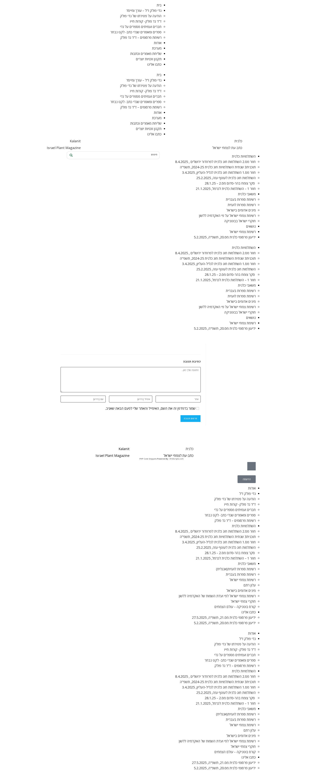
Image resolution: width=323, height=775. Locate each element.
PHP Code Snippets (148, 458)
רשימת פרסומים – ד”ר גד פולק (141, 37)
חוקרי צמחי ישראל (243, 601)
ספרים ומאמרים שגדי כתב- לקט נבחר (136, 32)
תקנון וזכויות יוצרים (149, 59)
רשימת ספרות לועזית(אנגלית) (236, 569)
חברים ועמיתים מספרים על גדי (141, 26)
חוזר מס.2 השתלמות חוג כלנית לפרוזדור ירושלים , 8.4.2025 (215, 161)
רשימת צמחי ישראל (242, 231)
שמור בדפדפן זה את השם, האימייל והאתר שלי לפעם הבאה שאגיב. (150, 408)
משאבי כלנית (247, 194)
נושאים (251, 226)
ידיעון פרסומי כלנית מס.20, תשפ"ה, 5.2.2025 (225, 237)
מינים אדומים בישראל (241, 210)
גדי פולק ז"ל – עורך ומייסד (144, 10)
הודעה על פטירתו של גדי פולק (141, 16)
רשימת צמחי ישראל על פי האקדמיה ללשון (227, 215)
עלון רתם (249, 585)
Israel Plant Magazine (64, 147)
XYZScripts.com (177, 458)
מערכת (157, 48)
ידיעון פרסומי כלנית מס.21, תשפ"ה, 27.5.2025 (224, 617)
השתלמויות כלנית (244, 156)
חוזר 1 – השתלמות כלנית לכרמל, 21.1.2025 (226, 188)
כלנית (238, 141)
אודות (158, 43)
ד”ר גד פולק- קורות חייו (146, 21)
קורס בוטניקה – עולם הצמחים (235, 606)
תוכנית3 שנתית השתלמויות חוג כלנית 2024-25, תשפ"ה (218, 167)
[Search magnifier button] (70, 155)
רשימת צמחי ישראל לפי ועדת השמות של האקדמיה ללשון (217, 596)
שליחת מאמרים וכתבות (146, 53)
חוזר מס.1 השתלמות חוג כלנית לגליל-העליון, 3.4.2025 (219, 172)
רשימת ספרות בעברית (241, 199)
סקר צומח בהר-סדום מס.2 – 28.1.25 (230, 183)
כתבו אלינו (154, 64)
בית (159, 5)
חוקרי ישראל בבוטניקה (240, 221)
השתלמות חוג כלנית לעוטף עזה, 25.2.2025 (226, 178)
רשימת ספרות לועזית (242, 205)
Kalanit (75, 141)
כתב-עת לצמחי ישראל (227, 147)
